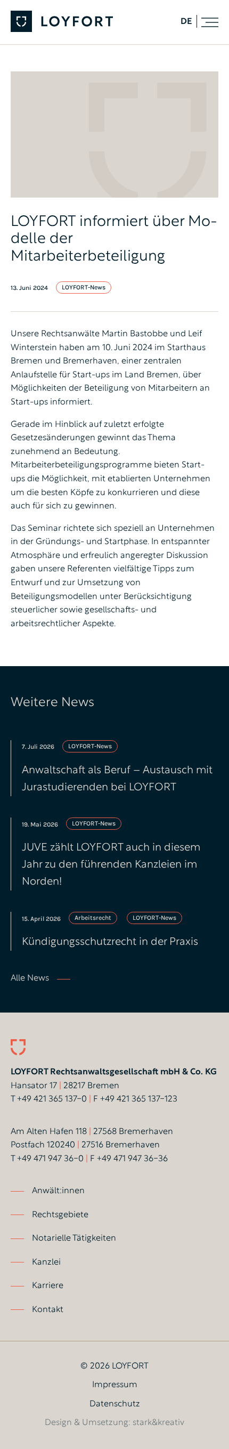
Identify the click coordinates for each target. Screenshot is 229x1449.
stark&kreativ (158, 1423)
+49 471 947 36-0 (50, 1159)
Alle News (30, 978)
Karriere (47, 1286)
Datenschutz (114, 1404)
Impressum (114, 1385)
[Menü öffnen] (209, 22)
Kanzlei (46, 1262)
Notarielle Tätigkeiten (74, 1238)
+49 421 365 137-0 (52, 1099)
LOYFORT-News (83, 287)
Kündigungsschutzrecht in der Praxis (110, 942)
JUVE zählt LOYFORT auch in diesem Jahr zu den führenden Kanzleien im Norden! (111, 865)
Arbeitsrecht (93, 917)
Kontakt (47, 1310)
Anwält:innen (58, 1191)
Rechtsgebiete (60, 1215)
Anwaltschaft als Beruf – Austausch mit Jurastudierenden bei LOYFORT (117, 779)
